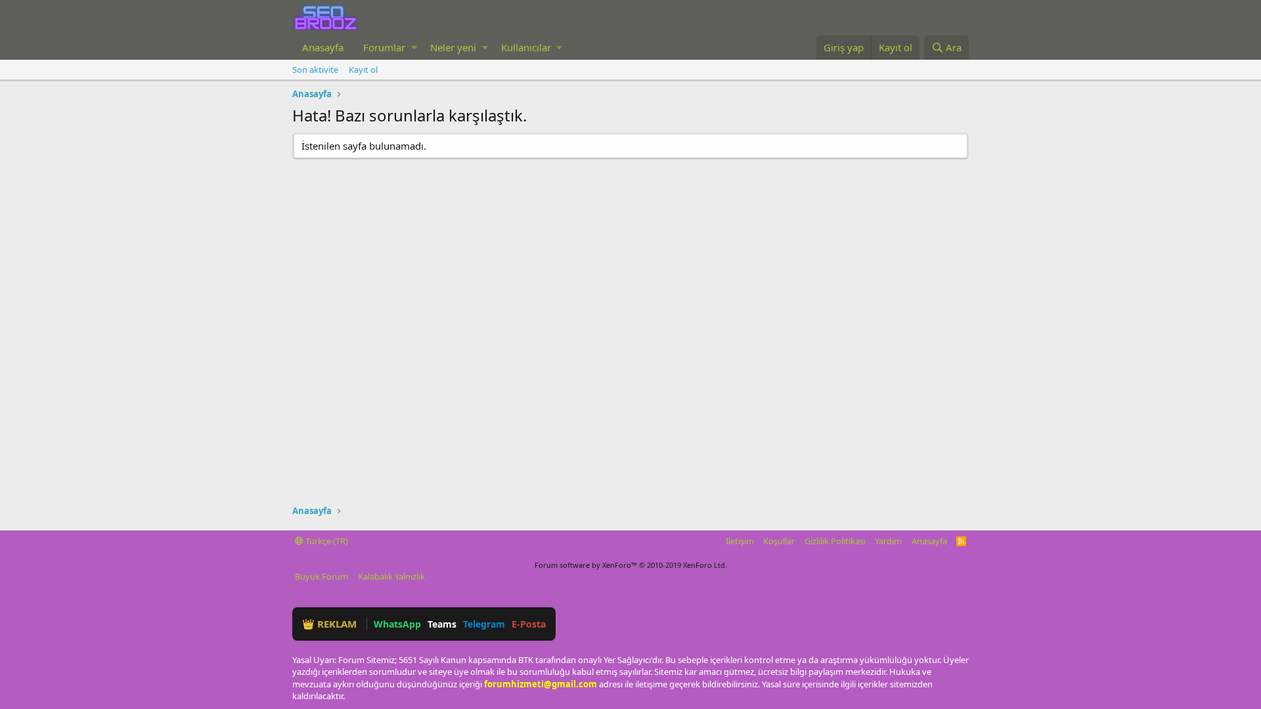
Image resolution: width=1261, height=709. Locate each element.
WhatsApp (397, 624)
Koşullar (779, 541)
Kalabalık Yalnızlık (391, 576)
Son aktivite (315, 69)
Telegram (484, 624)
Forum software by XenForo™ (631, 565)
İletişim (740, 541)
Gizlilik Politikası (835, 541)
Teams (442, 624)
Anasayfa (322, 47)
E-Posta (529, 624)
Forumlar (384, 47)
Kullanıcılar (526, 47)
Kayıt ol (363, 69)
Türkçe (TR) (325, 541)
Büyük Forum (321, 576)
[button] (414, 47)
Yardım (888, 541)
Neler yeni (453, 47)
